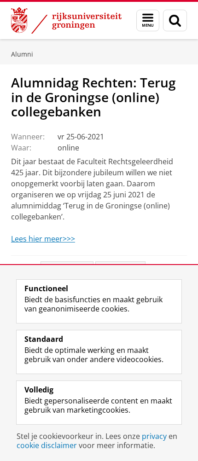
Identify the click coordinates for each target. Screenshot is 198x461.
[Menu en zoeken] (147, 20)
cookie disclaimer (47, 445)
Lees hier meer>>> (43, 239)
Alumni (22, 54)
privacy (154, 436)
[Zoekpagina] (175, 20)
